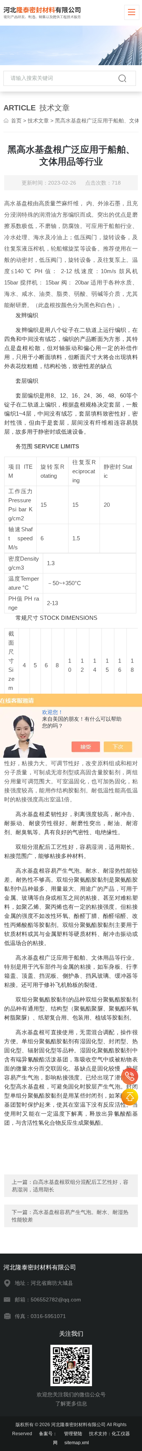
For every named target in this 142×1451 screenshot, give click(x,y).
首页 (16, 121)
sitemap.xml (76, 1442)
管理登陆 (73, 1433)
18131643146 (129, 1076)
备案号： (48, 1433)
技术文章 (38, 121)
